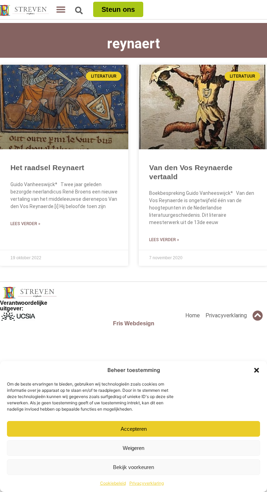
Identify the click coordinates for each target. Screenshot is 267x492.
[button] (256, 370)
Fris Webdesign (133, 323)
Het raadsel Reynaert (47, 168)
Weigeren (133, 448)
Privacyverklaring (146, 483)
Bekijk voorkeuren (133, 467)
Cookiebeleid (113, 483)
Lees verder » (25, 223)
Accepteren (134, 429)
